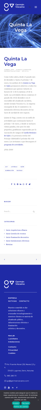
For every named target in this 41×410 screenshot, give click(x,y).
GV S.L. (26, 71)
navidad (19, 170)
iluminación (9, 170)
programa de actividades (13, 144)
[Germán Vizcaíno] (14, 7)
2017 (6, 167)
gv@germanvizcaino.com (18, 381)
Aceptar (16, 403)
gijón (22, 167)
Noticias (16, 71)
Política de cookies (21, 406)
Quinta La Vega (29, 83)
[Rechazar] (38, 400)
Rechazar (25, 403)
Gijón (8, 86)
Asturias (14, 167)
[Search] (29, 7)
